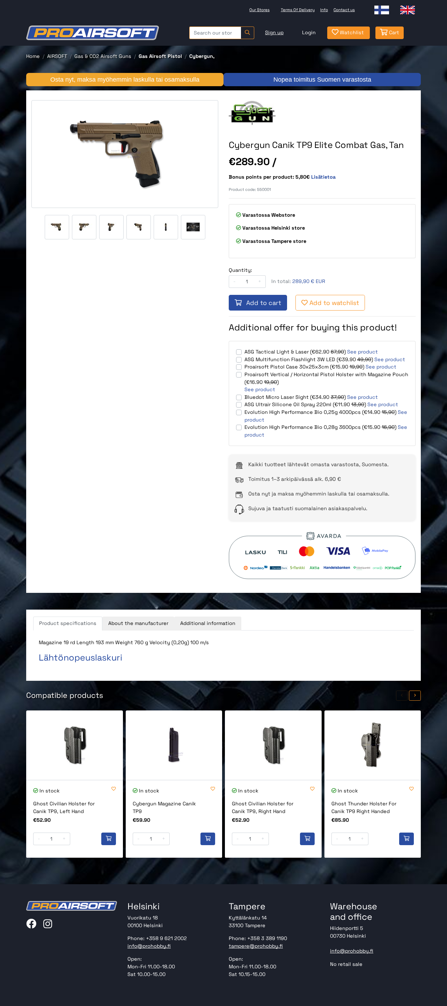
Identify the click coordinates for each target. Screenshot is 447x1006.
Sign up (274, 32)
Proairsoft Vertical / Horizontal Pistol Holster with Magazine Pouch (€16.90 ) (326, 378)
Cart (393, 32)
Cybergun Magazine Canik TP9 (164, 807)
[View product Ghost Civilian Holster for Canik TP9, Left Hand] (74, 745)
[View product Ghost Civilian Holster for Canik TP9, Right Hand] (273, 745)
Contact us (344, 9)
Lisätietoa (323, 177)
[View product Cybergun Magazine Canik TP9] (174, 745)
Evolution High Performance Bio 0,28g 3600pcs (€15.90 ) (320, 427)
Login (309, 32)
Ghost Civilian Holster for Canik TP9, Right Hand (262, 807)
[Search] (247, 33)
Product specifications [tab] (67, 623)
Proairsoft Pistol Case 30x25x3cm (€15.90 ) (304, 367)
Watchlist (351, 32)
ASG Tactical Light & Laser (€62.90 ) (295, 352)
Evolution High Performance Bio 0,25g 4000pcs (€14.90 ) (320, 412)
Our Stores (259, 9)
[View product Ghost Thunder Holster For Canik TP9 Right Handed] (372, 745)
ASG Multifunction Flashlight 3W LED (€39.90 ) (308, 359)
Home (33, 56)
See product (362, 352)
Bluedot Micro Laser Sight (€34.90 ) (295, 397)
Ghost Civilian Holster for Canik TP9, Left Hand (64, 807)
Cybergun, (201, 56)
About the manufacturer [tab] (138, 623)
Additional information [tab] (207, 623)
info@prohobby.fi (149, 946)
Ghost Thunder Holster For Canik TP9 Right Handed (363, 807)
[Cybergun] (252, 113)
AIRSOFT (57, 56)
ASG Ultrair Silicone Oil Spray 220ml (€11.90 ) (305, 404)
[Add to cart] (108, 839)
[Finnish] (382, 10)
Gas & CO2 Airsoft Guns (102, 56)
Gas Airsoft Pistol (160, 56)
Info (324, 9)
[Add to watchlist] (114, 789)
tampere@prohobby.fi (256, 946)
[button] (402, 696)
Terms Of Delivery (298, 9)
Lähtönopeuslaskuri (80, 657)
